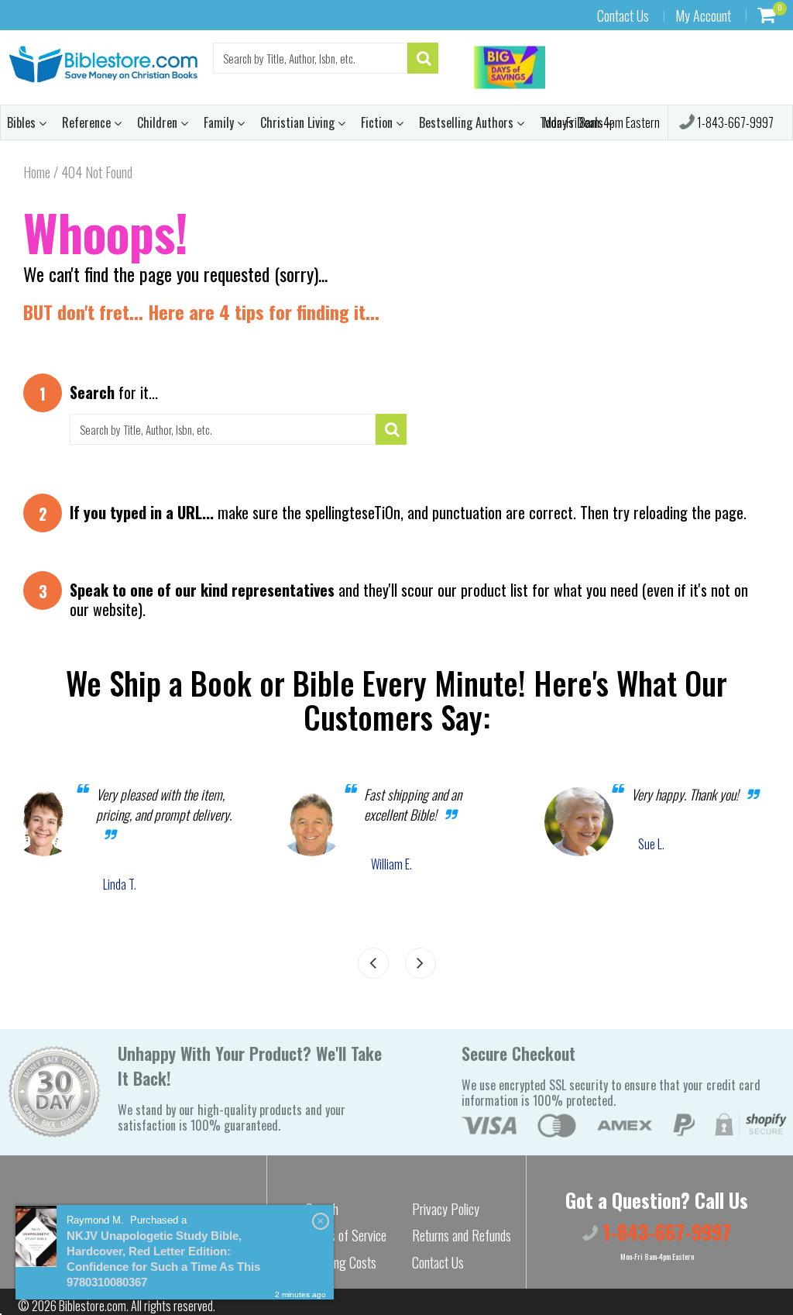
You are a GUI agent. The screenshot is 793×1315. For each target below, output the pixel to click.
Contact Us (623, 15)
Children (158, 122)
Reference (88, 122)
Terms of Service (346, 1235)
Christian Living (299, 122)
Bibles (23, 122)
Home (36, 172)
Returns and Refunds (461, 1235)
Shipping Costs (341, 1262)
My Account (703, 15)
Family (220, 122)
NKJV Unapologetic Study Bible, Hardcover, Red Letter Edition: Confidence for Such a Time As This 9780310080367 (163, 1259)
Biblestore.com (92, 1305)
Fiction (378, 122)
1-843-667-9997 (734, 122)
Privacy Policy (445, 1209)
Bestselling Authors (468, 122)
